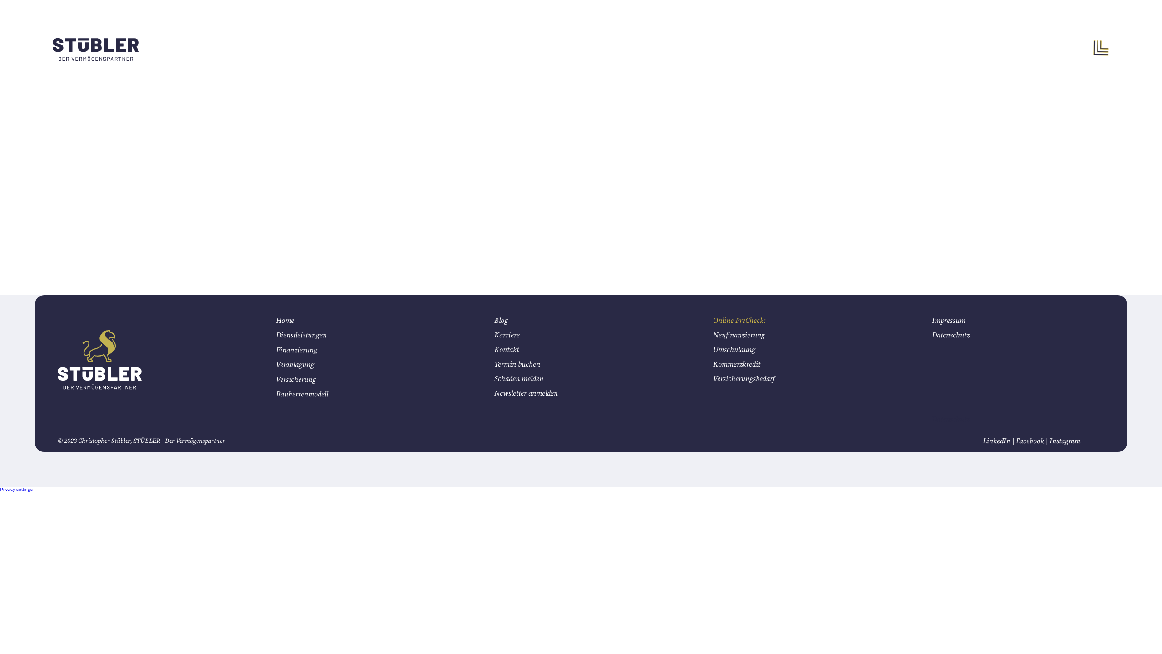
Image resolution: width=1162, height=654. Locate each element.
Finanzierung (296, 350)
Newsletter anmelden (526, 393)
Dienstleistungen (301, 335)
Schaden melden (518, 378)
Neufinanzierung (740, 335)
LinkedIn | (999, 441)
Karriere (507, 335)
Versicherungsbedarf (744, 378)
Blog (501, 320)
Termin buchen (517, 364)
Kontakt (506, 349)
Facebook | (1032, 441)
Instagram (1064, 441)
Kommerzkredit (736, 364)
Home (285, 320)
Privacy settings (16, 489)
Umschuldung (734, 349)
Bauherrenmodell (302, 394)
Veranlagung (295, 364)
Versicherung (296, 379)
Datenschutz (951, 335)
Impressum (948, 320)
